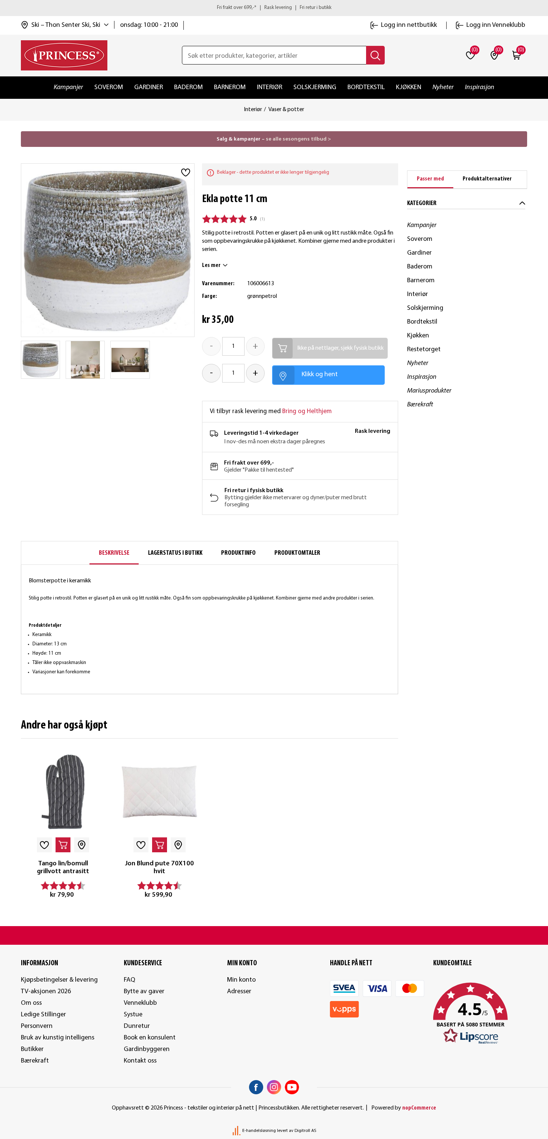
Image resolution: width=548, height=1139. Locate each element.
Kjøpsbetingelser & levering (59, 980)
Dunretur (137, 1026)
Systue (133, 1014)
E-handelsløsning (259, 1131)
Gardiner (148, 87)
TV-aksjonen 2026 (46, 991)
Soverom (108, 87)
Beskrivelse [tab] (114, 553)
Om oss (31, 1003)
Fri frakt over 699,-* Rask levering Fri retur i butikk (274, 7)
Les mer (211, 265)
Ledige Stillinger (43, 1014)
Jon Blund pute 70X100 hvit (159, 867)
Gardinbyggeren (147, 1049)
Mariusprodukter (429, 390)
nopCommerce (419, 1108)
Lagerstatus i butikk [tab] (175, 553)
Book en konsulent (150, 1037)
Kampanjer (68, 87)
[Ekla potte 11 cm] (40, 359)
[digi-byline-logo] (237, 1131)
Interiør (269, 87)
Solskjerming (314, 87)
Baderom (188, 87)
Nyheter (443, 87)
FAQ (129, 980)
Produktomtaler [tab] (297, 553)
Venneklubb (140, 1003)
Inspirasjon (479, 87)
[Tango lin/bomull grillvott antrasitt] (63, 791)
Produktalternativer (487, 179)
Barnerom (230, 87)
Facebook (256, 1087)
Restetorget (424, 349)
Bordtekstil (366, 87)
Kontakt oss (140, 1060)
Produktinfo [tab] (238, 553)
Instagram (274, 1087)
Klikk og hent (320, 374)
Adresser (239, 991)
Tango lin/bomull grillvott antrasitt (63, 867)
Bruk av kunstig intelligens (57, 1037)
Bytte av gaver (144, 991)
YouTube (292, 1087)
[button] (480, 1013)
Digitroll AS (305, 1131)
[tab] (430, 179)
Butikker (32, 1049)
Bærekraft (420, 404)
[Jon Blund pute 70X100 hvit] (159, 791)
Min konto (241, 980)
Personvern (37, 1026)
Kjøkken (408, 87)
